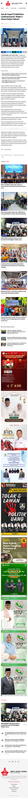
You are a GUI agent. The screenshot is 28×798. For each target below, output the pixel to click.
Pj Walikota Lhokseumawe (19, 155)
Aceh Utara (13, 8)
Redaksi (6, 23)
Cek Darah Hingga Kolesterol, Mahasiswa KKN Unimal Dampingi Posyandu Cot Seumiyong (16, 344)
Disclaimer (14, 791)
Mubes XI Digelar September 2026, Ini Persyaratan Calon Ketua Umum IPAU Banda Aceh (13, 186)
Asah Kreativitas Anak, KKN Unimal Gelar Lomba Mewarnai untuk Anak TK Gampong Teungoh (12, 265)
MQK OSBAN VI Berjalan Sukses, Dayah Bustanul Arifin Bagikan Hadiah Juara (10, 725)
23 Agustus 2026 (10, 347)
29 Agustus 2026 (4, 215)
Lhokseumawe (22, 8)
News (2, 8)
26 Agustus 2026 (4, 241)
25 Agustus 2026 (4, 269)
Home (2, 11)
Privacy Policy (14, 789)
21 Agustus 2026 (4, 322)
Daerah (5, 11)
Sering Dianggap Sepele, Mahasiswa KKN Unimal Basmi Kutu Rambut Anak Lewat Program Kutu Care (15, 734)
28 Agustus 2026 (10, 340)
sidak (3, 156)
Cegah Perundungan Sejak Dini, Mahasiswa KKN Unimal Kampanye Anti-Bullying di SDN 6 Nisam (16, 332)
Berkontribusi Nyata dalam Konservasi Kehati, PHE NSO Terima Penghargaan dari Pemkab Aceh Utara (13, 319)
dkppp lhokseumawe (8, 155)
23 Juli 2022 (12, 23)
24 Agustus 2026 (10, 334)
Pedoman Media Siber (14, 787)
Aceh (7, 8)
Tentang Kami (14, 784)
